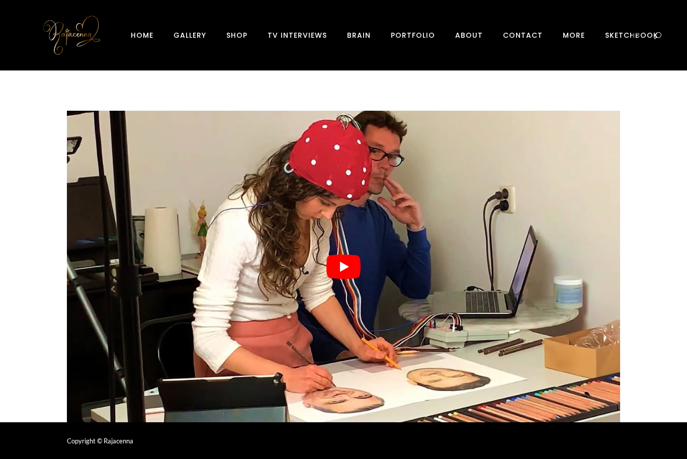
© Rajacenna (115, 441)
